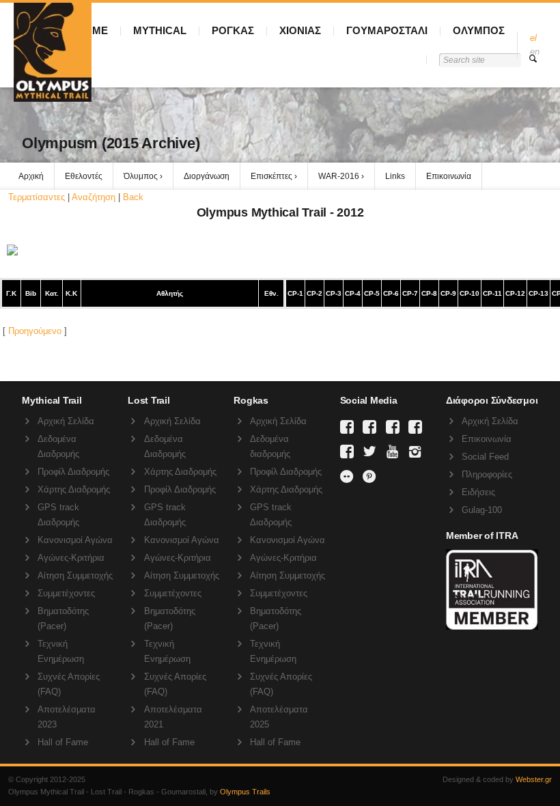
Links (395, 176)
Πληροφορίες (487, 474)
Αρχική (31, 176)
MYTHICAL (159, 30)
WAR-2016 (338, 176)
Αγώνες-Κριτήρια (71, 558)
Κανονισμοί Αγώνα (75, 540)
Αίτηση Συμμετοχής (75, 575)
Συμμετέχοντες (66, 593)
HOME (92, 30)
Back (133, 197)
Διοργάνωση (206, 176)
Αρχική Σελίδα (66, 421)
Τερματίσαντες (36, 197)
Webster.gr (534, 779)
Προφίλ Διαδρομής (73, 472)
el (533, 38)
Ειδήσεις (478, 492)
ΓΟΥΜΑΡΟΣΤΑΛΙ (387, 30)
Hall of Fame (63, 742)
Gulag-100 (482, 510)
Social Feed (485, 456)
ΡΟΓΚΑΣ (233, 30)
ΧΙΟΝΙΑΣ (300, 30)
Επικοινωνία (448, 176)
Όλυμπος (141, 176)
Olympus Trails (245, 792)
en (535, 51)
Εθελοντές (83, 176)
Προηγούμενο (34, 331)
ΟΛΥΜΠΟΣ (479, 30)
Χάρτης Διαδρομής (74, 489)
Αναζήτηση (93, 197)
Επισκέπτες (271, 176)
